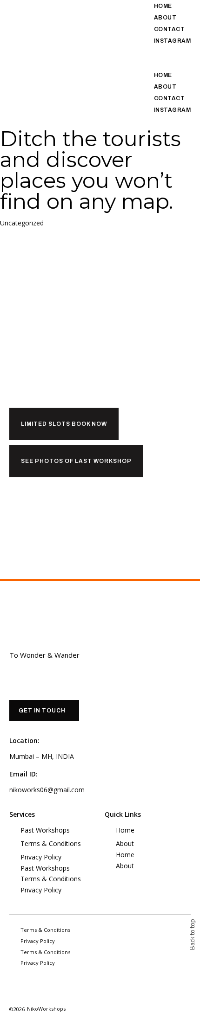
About (165, 17)
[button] (167, 52)
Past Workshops (45, 830)
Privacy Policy (40, 857)
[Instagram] (15, 987)
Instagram (172, 41)
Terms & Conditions (50, 843)
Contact (169, 29)
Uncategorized (22, 222)
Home (163, 6)
